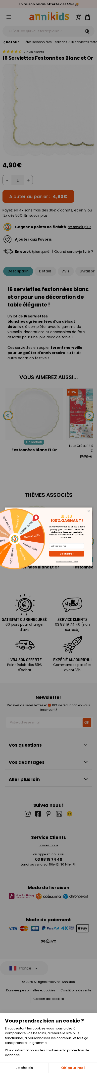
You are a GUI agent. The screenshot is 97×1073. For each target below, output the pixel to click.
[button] (66, 553)
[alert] (48, 537)
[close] (89, 511)
